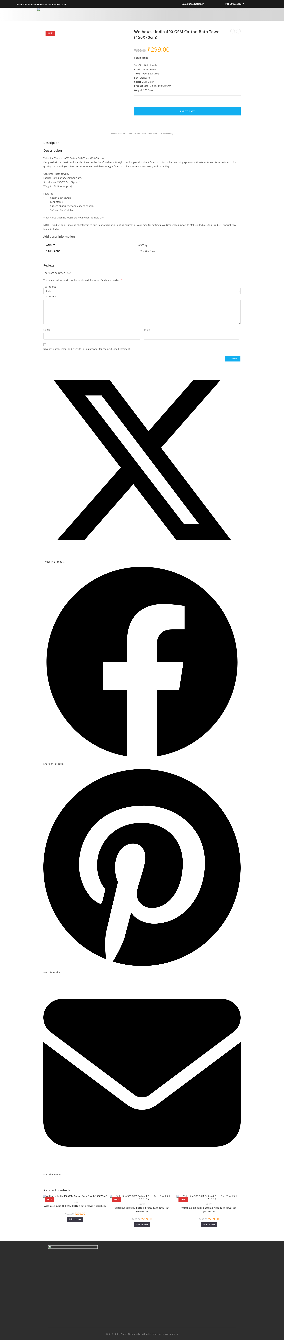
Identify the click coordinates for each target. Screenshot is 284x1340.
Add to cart (187, 111)
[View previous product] (232, 31)
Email (148, 329)
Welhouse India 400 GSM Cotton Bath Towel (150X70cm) (75, 1205)
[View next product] (238, 31)
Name (47, 329)
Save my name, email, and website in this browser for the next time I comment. (86, 348)
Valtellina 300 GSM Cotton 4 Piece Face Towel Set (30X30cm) (142, 1209)
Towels (75, 1201)
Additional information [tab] (143, 133)
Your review (51, 296)
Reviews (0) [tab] (167, 133)
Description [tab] (118, 133)
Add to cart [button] (75, 1219)
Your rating (50, 287)
